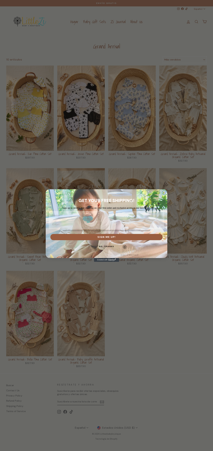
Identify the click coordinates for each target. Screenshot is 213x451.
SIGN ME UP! (106, 237)
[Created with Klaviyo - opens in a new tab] (106, 260)
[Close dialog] (164, 193)
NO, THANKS (106, 246)
